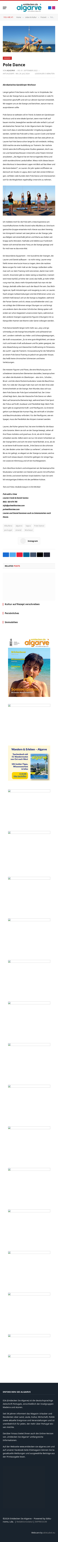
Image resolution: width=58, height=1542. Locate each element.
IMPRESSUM (41, 1521)
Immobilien (11, 622)
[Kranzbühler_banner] (29, 1253)
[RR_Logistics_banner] (29, 1128)
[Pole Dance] (29, 39)
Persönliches (12, 613)
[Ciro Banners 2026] (29, 962)
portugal (8, 530)
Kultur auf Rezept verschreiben (22, 604)
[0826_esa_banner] (29, 696)
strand (18, 530)
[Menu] (4, 8)
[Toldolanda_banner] (29, 1211)
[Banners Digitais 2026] (29, 920)
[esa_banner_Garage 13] (29, 1294)
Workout (29, 530)
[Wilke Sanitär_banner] (29, 1170)
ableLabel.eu (49, 1532)
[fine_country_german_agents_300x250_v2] (29, 879)
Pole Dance (39, 525)
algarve (19, 525)
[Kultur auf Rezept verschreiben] (29, 587)
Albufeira (8, 525)
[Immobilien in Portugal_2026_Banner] (29, 706)
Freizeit (7, 58)
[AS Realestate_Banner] (29, 1086)
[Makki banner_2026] (29, 1045)
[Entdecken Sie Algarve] (29, 8)
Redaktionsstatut (24, 1521)
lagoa (28, 525)
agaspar (11, 70)
